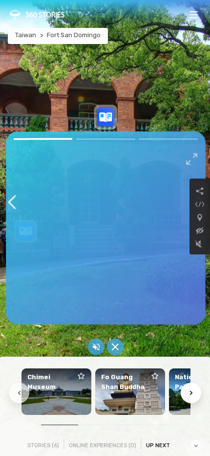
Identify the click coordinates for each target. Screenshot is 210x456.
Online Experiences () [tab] (102, 445)
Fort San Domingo (74, 35)
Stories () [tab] (43, 445)
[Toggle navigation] (193, 14)
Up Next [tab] (158, 445)
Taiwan (25, 35)
